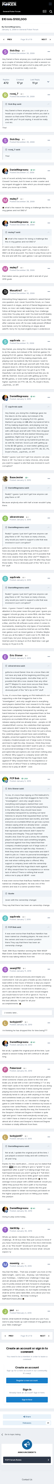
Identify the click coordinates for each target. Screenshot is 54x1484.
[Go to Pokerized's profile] (5, 1069)
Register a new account (27, 1380)
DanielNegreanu (12, 27)
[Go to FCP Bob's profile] (5, 780)
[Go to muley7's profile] (5, 200)
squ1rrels (15, 340)
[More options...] (49, 51)
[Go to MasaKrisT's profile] (5, 292)
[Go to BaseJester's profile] (5, 479)
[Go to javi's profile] (5, 1311)
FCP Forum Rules (13, 1460)
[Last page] (50, 39)
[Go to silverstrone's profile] (5, 518)
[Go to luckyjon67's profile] (5, 1023)
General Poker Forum (28, 29)
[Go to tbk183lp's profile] (5, 1230)
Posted (22, 53)
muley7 (14, 198)
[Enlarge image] (3, 207)
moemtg (14, 1263)
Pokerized (15, 1068)
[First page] (4, 39)
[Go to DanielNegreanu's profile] (5, 171)
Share (28, 1416)
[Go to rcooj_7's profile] (5, 95)
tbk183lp (14, 1228)
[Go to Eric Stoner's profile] (5, 657)
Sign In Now (27, 1399)
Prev (9, 39)
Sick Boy (15, 50)
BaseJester (16, 477)
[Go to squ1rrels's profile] (5, 342)
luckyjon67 (16, 1021)
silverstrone (17, 516)
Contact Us (27, 1479)
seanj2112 (15, 968)
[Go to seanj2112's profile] (5, 969)
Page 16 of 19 (27, 39)
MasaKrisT (16, 290)
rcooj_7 (14, 93)
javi (12, 1310)
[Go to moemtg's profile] (5, 1265)
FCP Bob (14, 778)
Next (44, 39)
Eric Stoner (16, 655)
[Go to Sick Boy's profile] (5, 52)
